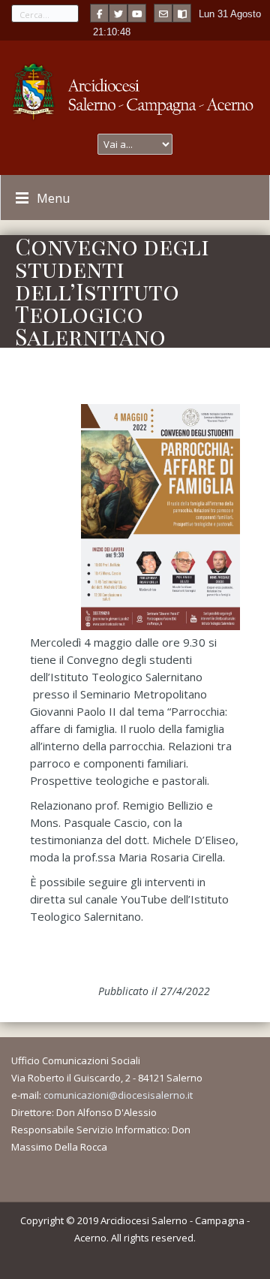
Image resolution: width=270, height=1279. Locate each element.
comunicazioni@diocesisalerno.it (118, 1095)
